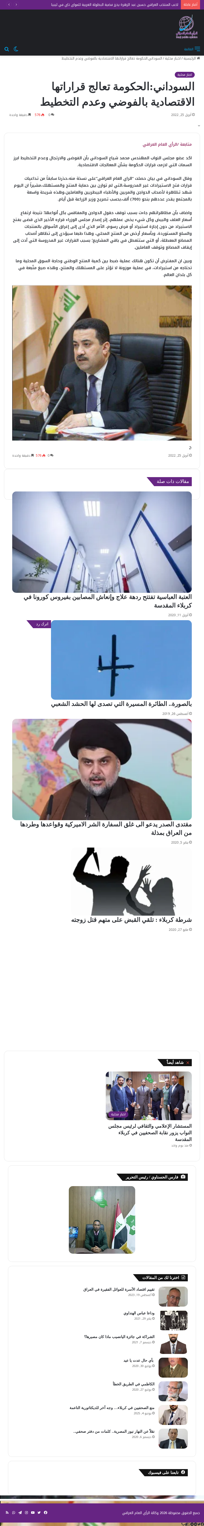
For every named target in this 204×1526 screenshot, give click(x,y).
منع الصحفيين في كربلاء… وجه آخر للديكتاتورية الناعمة (112, 1408)
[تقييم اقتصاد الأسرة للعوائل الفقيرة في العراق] (173, 1297)
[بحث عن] (6, 49)
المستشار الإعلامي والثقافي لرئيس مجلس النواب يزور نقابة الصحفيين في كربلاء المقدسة (150, 1132)
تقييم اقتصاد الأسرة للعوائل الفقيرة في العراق (119, 1289)
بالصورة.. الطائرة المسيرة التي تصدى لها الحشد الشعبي (121, 704)
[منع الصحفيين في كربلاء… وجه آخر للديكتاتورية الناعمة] (173, 1415)
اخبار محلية (173, 58)
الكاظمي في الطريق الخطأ (134, 1384)
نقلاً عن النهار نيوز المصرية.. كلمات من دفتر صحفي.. (114, 1431)
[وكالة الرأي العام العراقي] (186, 26)
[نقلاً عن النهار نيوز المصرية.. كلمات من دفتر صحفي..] (173, 1439)
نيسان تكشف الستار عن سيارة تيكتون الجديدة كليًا (141, 4)
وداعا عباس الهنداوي (139, 1313)
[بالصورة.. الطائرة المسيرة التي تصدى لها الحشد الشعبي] (121, 660)
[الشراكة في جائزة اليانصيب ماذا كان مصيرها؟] (173, 1344)
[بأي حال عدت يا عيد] (173, 1368)
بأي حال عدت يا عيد (139, 1360)
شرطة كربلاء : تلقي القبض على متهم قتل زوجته (131, 919)
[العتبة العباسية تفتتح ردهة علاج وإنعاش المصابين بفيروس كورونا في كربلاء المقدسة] (102, 542)
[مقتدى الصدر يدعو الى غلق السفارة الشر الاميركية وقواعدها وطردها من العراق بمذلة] (102, 769)
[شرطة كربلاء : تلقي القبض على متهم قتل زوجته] (131, 882)
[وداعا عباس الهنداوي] (173, 1320)
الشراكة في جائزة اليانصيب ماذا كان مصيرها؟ (119, 1337)
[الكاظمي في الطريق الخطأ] (173, 1391)
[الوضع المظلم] (16, 49)
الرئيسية (190, 58)
